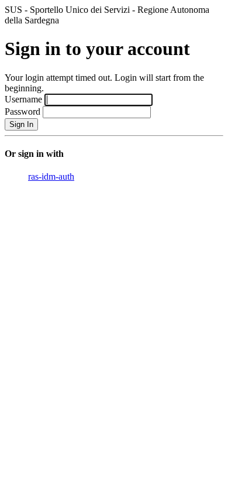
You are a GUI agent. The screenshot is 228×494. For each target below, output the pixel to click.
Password (22, 111)
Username (23, 99)
